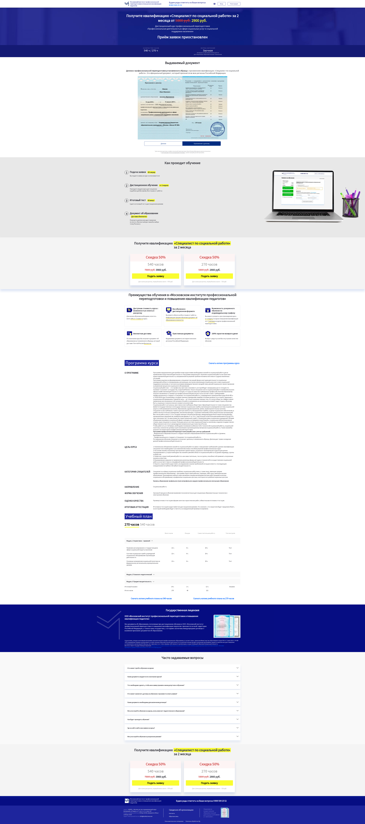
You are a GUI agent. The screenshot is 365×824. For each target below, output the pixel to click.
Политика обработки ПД (193, 821)
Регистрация (234, 4)
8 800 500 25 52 (175, 5)
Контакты (172, 813)
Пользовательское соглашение (174, 821)
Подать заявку (155, 276)
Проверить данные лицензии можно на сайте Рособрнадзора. (143, 647)
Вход (221, 4)
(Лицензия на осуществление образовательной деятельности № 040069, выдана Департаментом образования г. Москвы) (188, 646)
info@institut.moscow (146, 816)
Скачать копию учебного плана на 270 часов (213, 598)
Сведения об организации (181, 810)
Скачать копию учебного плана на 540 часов (151, 598)
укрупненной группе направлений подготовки (173, 152)
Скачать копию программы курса (224, 363)
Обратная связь (173, 816)
